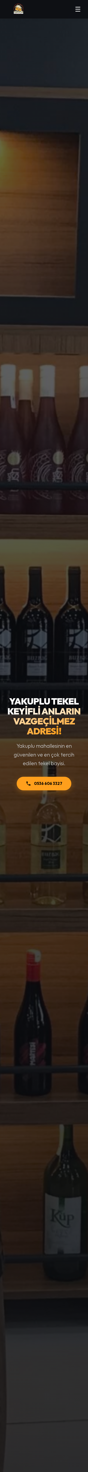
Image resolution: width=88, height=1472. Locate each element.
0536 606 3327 (48, 783)
